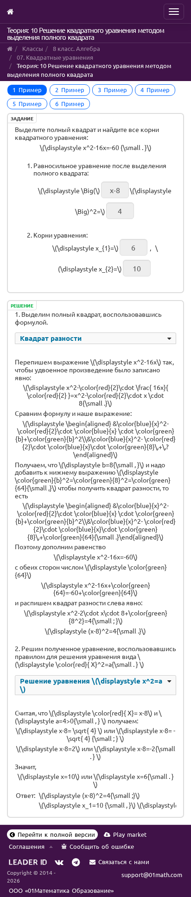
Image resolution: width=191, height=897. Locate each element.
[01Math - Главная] (10, 10)
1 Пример (27, 90)
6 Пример (69, 103)
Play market (129, 834)
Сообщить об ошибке (102, 846)
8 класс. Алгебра (76, 48)
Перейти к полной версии (56, 834)
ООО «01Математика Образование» (61, 890)
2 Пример (69, 90)
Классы (32, 48)
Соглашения (27, 846)
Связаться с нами (123, 862)
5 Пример (27, 103)
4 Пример (155, 90)
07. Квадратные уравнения (55, 57)
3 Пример (112, 90)
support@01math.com (151, 874)
